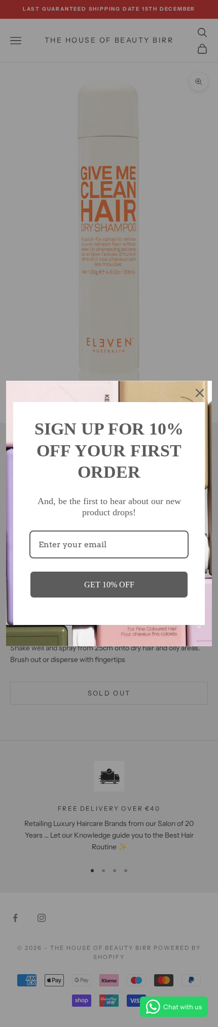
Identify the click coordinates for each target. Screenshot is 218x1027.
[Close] (200, 393)
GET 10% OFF (109, 584)
